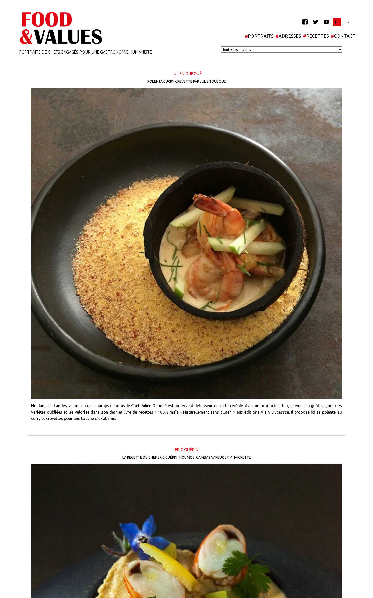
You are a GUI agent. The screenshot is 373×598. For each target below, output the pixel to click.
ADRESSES (288, 35)
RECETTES (316, 35)
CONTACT (343, 35)
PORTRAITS (259, 35)
